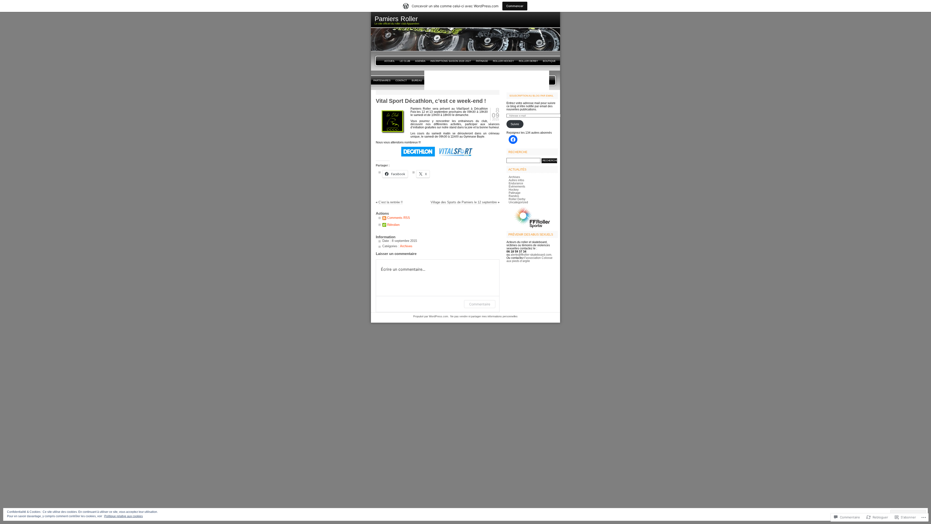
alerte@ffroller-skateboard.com (531, 254)
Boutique (549, 61)
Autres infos (516, 180)
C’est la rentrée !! (390, 202)
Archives (406, 246)
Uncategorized (518, 202)
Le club (405, 61)
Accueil (389, 61)
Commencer (514, 6)
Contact (401, 80)
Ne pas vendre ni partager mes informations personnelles (484, 316)
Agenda (420, 61)
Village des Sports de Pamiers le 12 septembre (464, 202)
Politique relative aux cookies (123, 516)
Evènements (517, 186)
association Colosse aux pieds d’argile (529, 259)
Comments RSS (398, 218)
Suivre (515, 124)
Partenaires (382, 80)
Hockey (514, 189)
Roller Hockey (503, 61)
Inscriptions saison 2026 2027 (450, 61)
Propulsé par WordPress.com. (431, 316)
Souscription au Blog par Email (531, 95)
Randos (514, 195)
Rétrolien (393, 225)
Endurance (516, 183)
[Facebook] (513, 139)
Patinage (482, 61)
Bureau (417, 80)
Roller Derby (528, 61)
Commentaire (479, 304)
